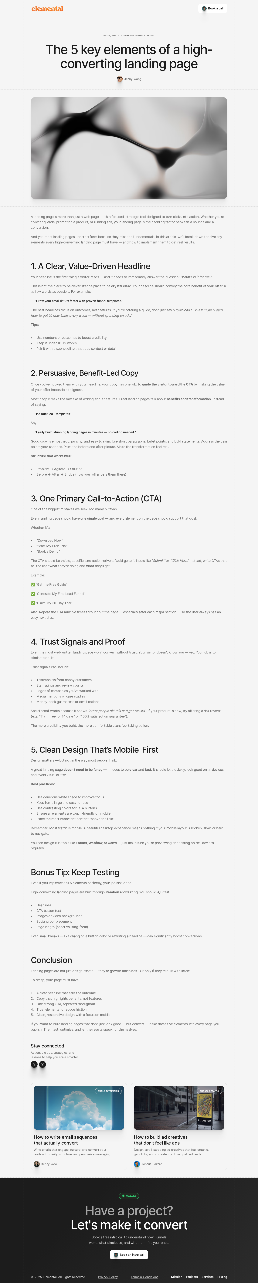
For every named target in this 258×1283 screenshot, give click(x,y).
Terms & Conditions (144, 1277)
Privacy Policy (108, 1277)
